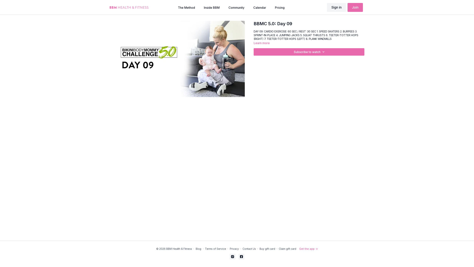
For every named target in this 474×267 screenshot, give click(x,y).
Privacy (234, 248)
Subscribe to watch (307, 52)
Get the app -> (308, 248)
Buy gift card (267, 248)
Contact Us (249, 248)
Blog (198, 248)
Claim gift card (287, 248)
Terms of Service (215, 248)
